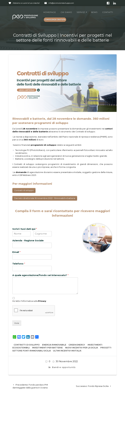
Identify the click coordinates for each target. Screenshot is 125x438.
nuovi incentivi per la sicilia (81, 348)
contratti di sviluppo (27, 345)
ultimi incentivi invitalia (67, 350)
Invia (16, 323)
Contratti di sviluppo (24, 190)
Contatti (107, 12)
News (94, 12)
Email (16, 252)
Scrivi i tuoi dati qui (24, 229)
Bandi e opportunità (64, 367)
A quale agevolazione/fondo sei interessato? (40, 275)
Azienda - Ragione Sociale (28, 240)
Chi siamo (66, 12)
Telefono (18, 263)
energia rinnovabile (54, 345)
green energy (77, 345)
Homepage (49, 12)
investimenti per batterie (47, 348)
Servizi (81, 12)
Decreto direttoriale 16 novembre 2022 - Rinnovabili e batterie (44, 198)
